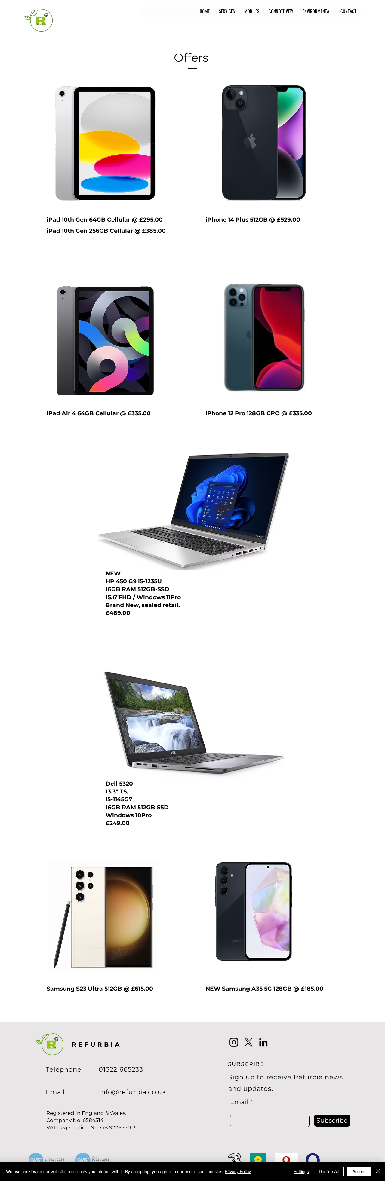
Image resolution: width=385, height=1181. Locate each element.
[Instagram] (234, 1042)
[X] (248, 1042)
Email (239, 1102)
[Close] (377, 1171)
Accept (359, 1171)
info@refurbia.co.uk (132, 1092)
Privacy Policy (238, 1171)
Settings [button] (301, 1171)
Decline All (329, 1171)
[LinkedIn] (263, 1042)
